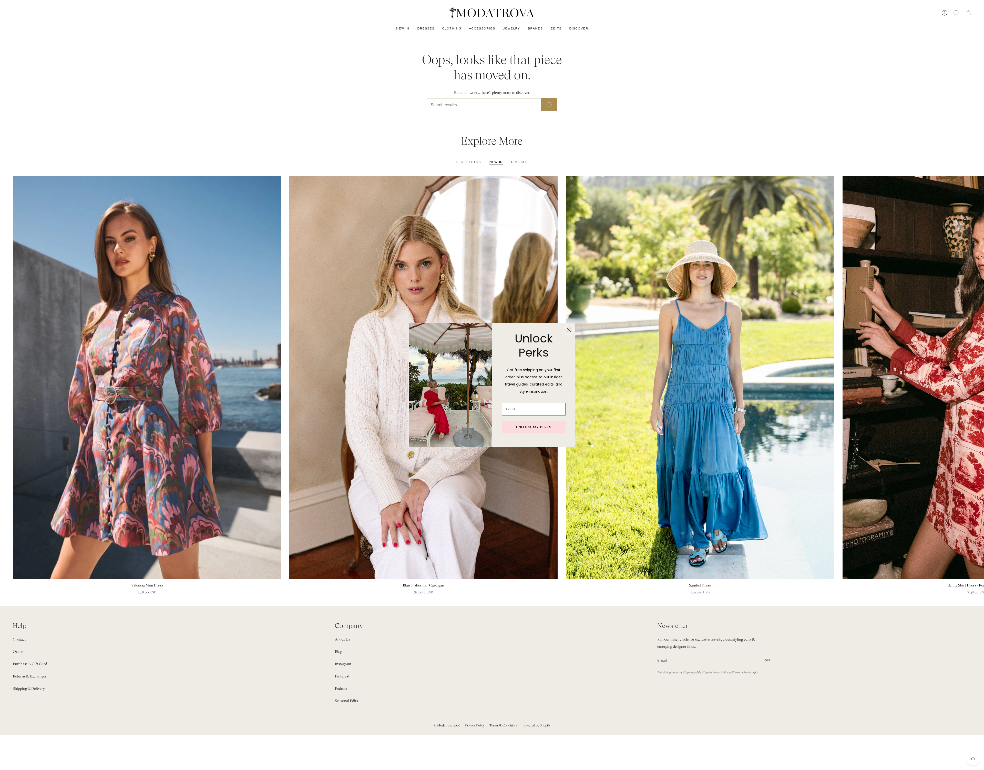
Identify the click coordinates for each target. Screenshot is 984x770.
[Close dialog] (568, 329)
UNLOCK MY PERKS (533, 427)
